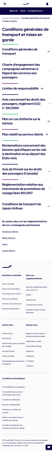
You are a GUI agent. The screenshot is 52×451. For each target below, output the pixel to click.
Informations (14, 18)
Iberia (4, 244)
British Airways (8, 238)
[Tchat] (49, 447)
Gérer (23, 11)
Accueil (5, 18)
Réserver (14, 11)
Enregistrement (35, 11)
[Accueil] (26, 4)
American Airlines (10, 231)
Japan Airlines (8, 250)
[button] (4, 3)
